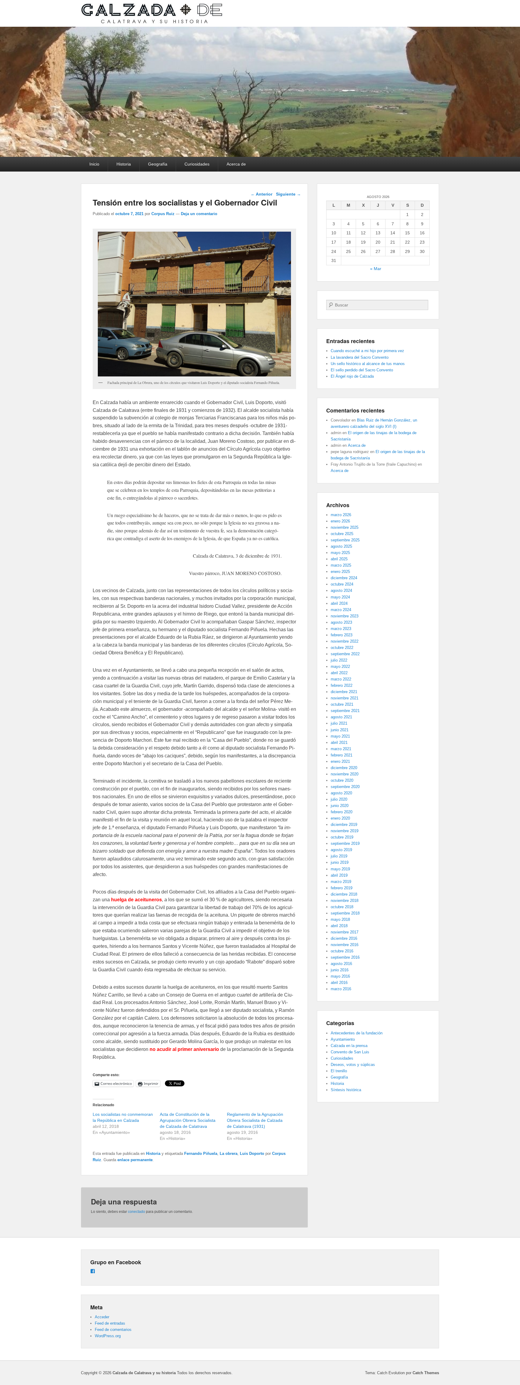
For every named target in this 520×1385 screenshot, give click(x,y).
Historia (123, 164)
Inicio (94, 164)
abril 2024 (339, 603)
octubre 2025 (342, 533)
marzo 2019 (341, 881)
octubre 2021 (342, 704)
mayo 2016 (340, 976)
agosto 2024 (341, 590)
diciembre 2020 (344, 768)
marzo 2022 (341, 679)
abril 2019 (339, 875)
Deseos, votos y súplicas (353, 1064)
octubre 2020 (342, 780)
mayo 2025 (340, 552)
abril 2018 (339, 926)
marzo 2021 (341, 749)
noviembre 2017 (344, 932)
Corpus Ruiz (163, 214)
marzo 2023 (341, 628)
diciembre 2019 (344, 824)
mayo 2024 (340, 597)
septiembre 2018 (345, 913)
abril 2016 (339, 982)
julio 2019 (339, 856)
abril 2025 (339, 559)
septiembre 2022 (345, 654)
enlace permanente (135, 1160)
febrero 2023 (341, 635)
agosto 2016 (341, 963)
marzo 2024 (341, 609)
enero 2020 (340, 818)
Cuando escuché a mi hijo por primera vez (367, 351)
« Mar (375, 268)
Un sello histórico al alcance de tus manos (368, 363)
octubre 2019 (342, 837)
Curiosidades (196, 164)
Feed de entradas (110, 1323)
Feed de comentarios (113, 1329)
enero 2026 (340, 521)
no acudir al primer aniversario (184, 1049)
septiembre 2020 (345, 786)
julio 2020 (339, 799)
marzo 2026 (341, 515)
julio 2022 (339, 660)
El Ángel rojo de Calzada (352, 376)
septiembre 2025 (345, 540)
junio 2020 (339, 805)
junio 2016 (339, 970)
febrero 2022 (341, 685)
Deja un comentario (199, 214)
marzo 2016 (341, 989)
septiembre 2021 (345, 710)
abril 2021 (339, 742)
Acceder (102, 1317)
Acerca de (236, 164)
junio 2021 (339, 730)
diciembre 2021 (344, 691)
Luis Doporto (252, 1153)
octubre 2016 (342, 951)
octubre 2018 (342, 907)
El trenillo (339, 1071)
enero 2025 (340, 571)
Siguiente (288, 194)
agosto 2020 (341, 793)
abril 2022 (339, 673)
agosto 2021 (341, 717)
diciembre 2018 (344, 894)
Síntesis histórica (346, 1090)
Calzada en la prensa (349, 1045)
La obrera (228, 1153)
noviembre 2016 (344, 944)
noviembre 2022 (344, 641)
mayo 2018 (340, 919)
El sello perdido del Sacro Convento (362, 370)
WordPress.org (108, 1336)
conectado (136, 1212)
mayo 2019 (340, 869)
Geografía (157, 164)
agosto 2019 (341, 850)
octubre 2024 (342, 584)
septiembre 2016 (345, 957)
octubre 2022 (342, 647)
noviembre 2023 (344, 616)
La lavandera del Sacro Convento (359, 357)
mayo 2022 (340, 666)
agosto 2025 (341, 546)
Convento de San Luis (350, 1052)
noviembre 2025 (344, 527)
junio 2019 (339, 862)
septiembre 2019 (345, 843)
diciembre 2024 (344, 578)
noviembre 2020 (344, 774)
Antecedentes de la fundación (356, 1033)
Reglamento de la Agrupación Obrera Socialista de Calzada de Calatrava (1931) (255, 1120)
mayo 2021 (340, 736)
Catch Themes (426, 1373)
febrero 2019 (341, 888)
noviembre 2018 (344, 900)
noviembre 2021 (344, 698)
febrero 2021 (341, 755)
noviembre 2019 (344, 831)
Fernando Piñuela (200, 1153)
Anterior (261, 194)
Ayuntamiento (343, 1039)
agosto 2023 (341, 622)
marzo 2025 (341, 565)
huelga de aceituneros (136, 899)
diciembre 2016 (344, 938)
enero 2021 (340, 761)
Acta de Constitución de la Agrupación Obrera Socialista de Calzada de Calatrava (187, 1120)
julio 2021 (339, 723)
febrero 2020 (341, 812)
